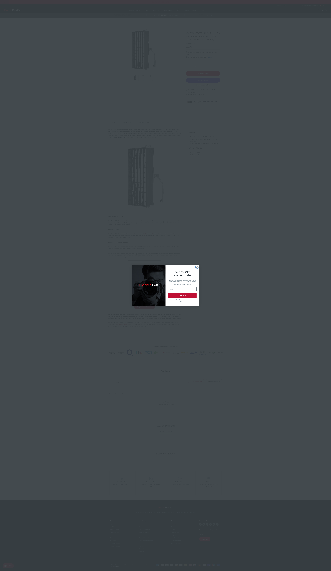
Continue (182, 295)
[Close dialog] (196, 267)
